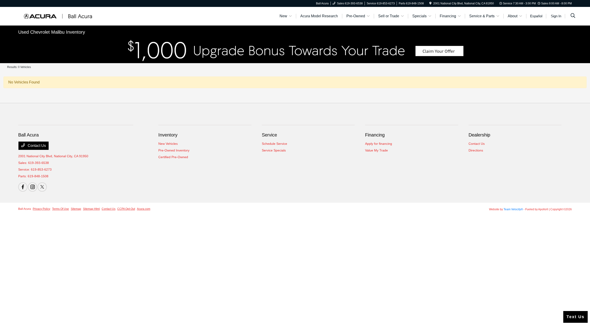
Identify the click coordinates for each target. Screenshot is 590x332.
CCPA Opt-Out (126, 208)
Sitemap (76, 208)
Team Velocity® (513, 209)
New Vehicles (168, 143)
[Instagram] (32, 187)
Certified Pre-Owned (173, 157)
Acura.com (143, 208)
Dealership (479, 134)
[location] (430, 3)
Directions (476, 150)
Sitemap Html (91, 208)
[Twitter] (42, 187)
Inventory (167, 134)
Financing (375, 134)
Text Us (575, 316)
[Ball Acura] (57, 16)
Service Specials (274, 150)
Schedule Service (274, 143)
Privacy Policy (41, 208)
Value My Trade (376, 150)
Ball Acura (24, 208)
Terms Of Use (60, 208)
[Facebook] (22, 187)
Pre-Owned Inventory (173, 150)
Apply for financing (378, 143)
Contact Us (36, 146)
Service (269, 134)
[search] (573, 16)
